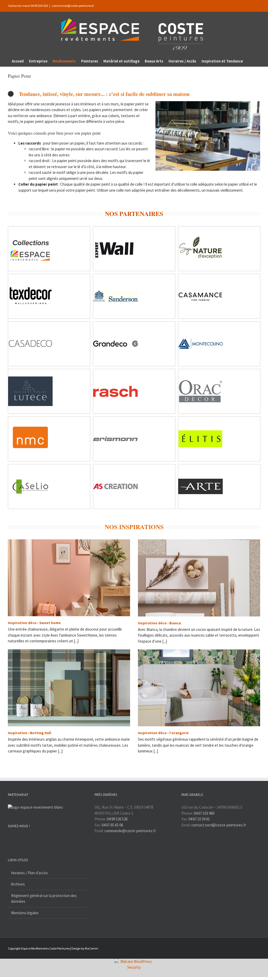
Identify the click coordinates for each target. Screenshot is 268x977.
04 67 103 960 (204, 813)
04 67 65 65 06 (112, 824)
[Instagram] (16, 839)
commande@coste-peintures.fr (73, 6)
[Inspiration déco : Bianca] (199, 577)
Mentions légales (25, 912)
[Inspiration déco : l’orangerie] (199, 687)
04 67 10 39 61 (199, 818)
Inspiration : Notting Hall (29, 732)
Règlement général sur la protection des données (44, 898)
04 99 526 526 (117, 818)
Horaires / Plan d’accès (29, 872)
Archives (18, 884)
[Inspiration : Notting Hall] (69, 687)
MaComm (91, 948)
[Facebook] (9, 839)
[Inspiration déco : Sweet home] (69, 577)
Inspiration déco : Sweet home (34, 622)
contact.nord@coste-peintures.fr (218, 824)
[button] (249, 61)
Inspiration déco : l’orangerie (163, 732)
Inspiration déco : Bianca (159, 623)
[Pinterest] (23, 839)
